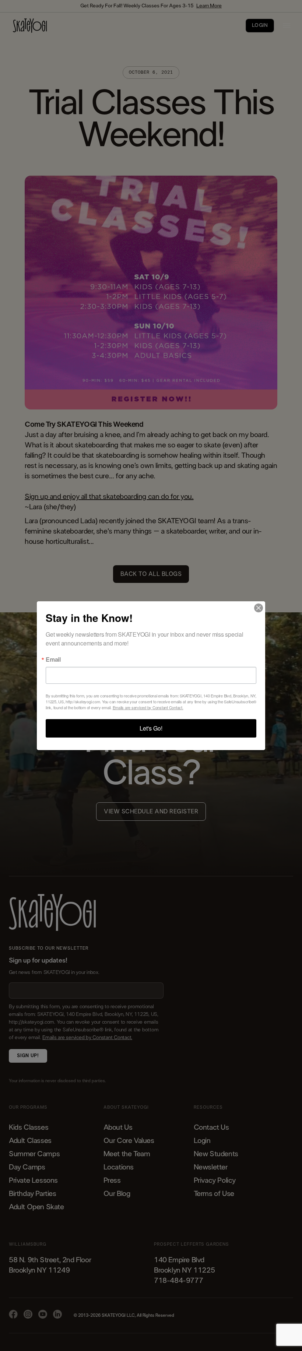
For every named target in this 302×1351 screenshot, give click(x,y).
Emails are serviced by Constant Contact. (148, 707)
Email (53, 659)
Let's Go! (151, 728)
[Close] (258, 608)
